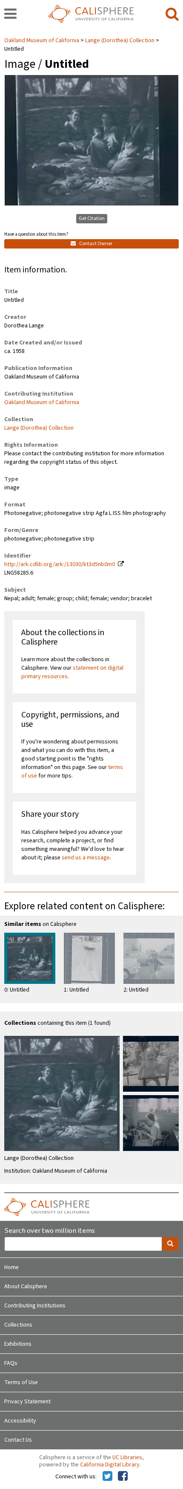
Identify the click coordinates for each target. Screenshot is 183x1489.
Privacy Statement (27, 1401)
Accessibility (20, 1421)
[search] (172, 14)
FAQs (10, 1363)
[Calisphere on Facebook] (123, 1477)
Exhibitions (17, 1344)
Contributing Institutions (35, 1305)
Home (11, 1267)
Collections (18, 1325)
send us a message (86, 857)
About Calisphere (25, 1286)
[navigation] (10, 14)
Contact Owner (95, 243)
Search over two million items (49, 1231)
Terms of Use (21, 1382)
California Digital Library (110, 1464)
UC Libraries (127, 1457)
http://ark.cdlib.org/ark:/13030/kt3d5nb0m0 (59, 564)
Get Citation (92, 218)
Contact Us (18, 1440)
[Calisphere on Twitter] (107, 1477)
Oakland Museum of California (42, 40)
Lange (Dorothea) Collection (119, 40)
